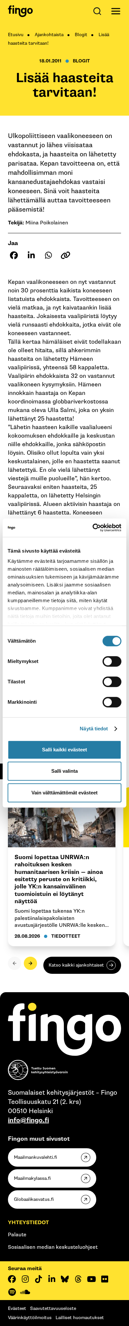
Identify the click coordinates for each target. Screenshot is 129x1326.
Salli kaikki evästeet (64, 749)
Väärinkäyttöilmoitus (30, 1318)
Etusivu (15, 35)
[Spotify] (12, 1292)
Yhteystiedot (28, 1222)
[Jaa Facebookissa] (14, 255)
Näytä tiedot (94, 728)
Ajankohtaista (49, 35)
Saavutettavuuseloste (53, 1308)
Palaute (17, 1234)
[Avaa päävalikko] (115, 11)
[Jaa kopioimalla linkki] (65, 255)
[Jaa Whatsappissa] (48, 255)
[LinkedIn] (52, 1279)
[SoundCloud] (25, 1292)
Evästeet (17, 1308)
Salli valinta (64, 771)
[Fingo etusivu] (20, 11)
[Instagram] (25, 1279)
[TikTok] (38, 1279)
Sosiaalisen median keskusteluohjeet (53, 1247)
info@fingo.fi (28, 1120)
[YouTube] (91, 1279)
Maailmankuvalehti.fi (35, 1157)
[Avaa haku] (98, 11)
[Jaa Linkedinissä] (31, 255)
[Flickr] (104, 1279)
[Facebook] (12, 1279)
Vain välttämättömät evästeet (64, 792)
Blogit (81, 35)
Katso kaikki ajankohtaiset (76, 965)
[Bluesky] (65, 1279)
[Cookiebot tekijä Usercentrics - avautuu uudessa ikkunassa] (92, 527)
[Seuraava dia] (30, 963)
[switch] (112, 661)
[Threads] (78, 1279)
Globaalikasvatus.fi (34, 1199)
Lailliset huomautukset (80, 1318)
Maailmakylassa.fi (32, 1178)
